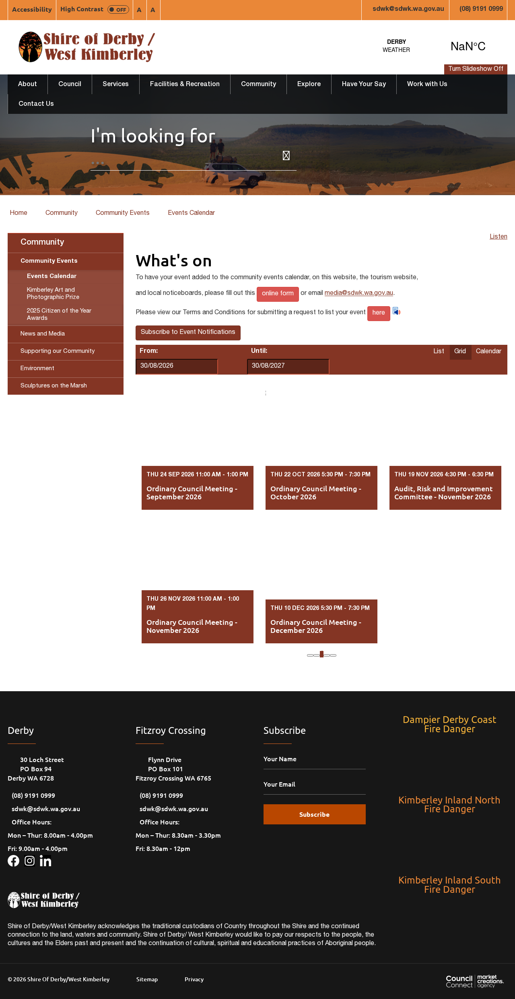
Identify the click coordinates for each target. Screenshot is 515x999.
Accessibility (32, 9)
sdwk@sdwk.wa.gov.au (408, 9)
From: (149, 351)
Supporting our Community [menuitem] (58, 351)
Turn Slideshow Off (475, 69)
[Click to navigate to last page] (333, 655)
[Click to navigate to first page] (310, 655)
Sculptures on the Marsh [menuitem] (54, 386)
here (379, 313)
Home (18, 213)
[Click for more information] (16, 859)
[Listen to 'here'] (396, 311)
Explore (309, 85)
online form (278, 294)
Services (116, 85)
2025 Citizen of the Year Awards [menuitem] (59, 314)
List (438, 352)
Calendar (488, 352)
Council (69, 85)
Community (258, 85)
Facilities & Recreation (185, 85)
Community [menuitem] (42, 243)
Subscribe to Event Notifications (188, 333)
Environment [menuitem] (37, 369)
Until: (259, 351)
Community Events (123, 213)
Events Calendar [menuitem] (52, 277)
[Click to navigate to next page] (326, 655)
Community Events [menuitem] (49, 261)
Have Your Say (364, 85)
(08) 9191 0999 (481, 9)
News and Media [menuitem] (43, 334)
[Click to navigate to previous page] (316, 655)
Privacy (194, 979)
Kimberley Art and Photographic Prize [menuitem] (53, 294)
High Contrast (93, 8)
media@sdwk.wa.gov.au (359, 294)
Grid (460, 352)
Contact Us (36, 104)
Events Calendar (191, 213)
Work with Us (427, 85)
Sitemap (147, 979)
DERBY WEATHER (432, 45)
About (27, 85)
